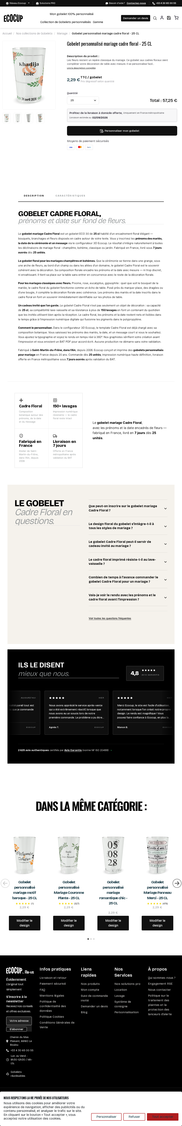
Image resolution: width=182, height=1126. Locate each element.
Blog (84, 1012)
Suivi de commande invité (94, 998)
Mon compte (90, 989)
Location (120, 989)
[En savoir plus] (24, 855)
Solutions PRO (47, 3)
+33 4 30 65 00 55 (166, 3)
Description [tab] (34, 195)
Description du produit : (83, 56)
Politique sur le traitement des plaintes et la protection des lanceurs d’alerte (160, 1005)
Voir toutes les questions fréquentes (110, 618)
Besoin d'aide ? (127, 3)
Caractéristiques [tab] (70, 195)
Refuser (134, 1117)
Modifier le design (24, 923)
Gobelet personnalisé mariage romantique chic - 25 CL (113, 892)
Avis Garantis (73, 750)
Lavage (119, 996)
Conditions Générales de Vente (57, 1025)
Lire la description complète (81, 68)
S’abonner (16, 1029)
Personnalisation (126, 1012)
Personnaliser (106, 1117)
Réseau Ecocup (18, 3)
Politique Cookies (52, 1016)
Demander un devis (135, 18)
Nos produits (90, 984)
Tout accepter (162, 1117)
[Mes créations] (169, 18)
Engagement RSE (160, 983)
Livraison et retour (53, 977)
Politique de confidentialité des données (53, 1006)
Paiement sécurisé (53, 983)
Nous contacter (159, 989)
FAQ (42, 989)
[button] (88, 939)
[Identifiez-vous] (162, 18)
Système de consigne (122, 1004)
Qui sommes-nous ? (162, 977)
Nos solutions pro (127, 984)
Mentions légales (52, 995)
